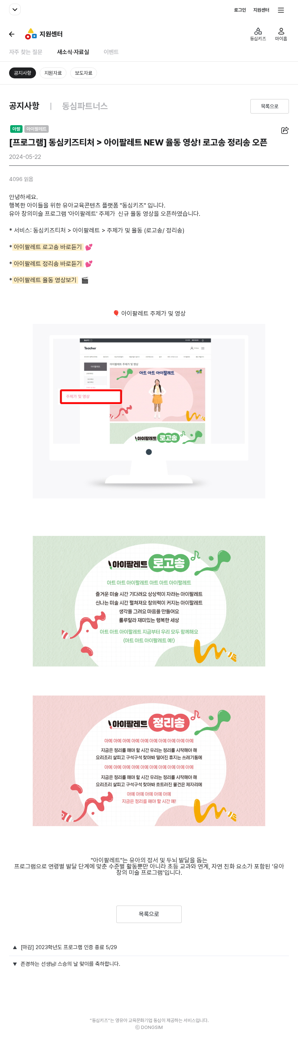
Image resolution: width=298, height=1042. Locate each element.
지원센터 (261, 10)
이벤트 (111, 52)
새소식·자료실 (73, 52)
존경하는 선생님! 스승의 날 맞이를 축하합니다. (70, 964)
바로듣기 (70, 247)
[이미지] (149, 411)
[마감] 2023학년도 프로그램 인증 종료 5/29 (69, 947)
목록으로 (269, 106)
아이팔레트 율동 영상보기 (45, 280)
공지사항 (22, 73)
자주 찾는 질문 (26, 52)
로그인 (240, 10)
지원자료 (53, 73)
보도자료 (83, 73)
